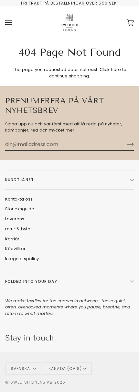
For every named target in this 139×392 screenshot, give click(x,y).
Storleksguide (19, 209)
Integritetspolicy (22, 259)
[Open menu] (15, 22)
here (116, 69)
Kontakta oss (19, 199)
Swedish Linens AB (31, 382)
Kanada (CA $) (65, 368)
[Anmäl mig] (125, 144)
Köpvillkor (15, 249)
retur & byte (17, 229)
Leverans (14, 219)
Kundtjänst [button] (19, 179)
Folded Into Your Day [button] (31, 281)
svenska (21, 368)
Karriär (12, 239)
